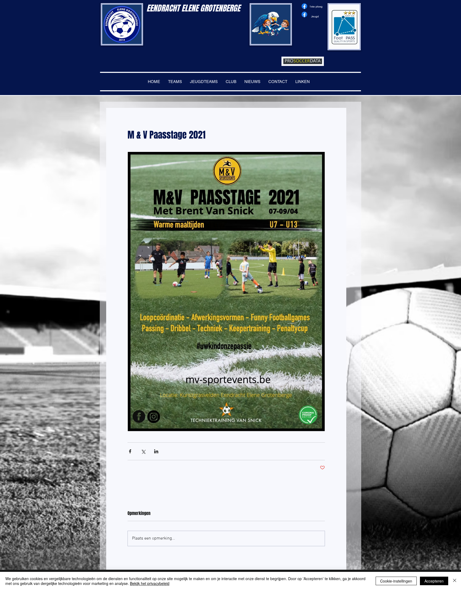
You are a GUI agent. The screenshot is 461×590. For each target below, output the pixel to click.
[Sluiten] (454, 581)
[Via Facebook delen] (130, 451)
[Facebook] (304, 6)
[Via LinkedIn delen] (156, 451)
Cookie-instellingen (396, 581)
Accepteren (434, 581)
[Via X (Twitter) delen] (143, 451)
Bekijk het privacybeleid (149, 583)
